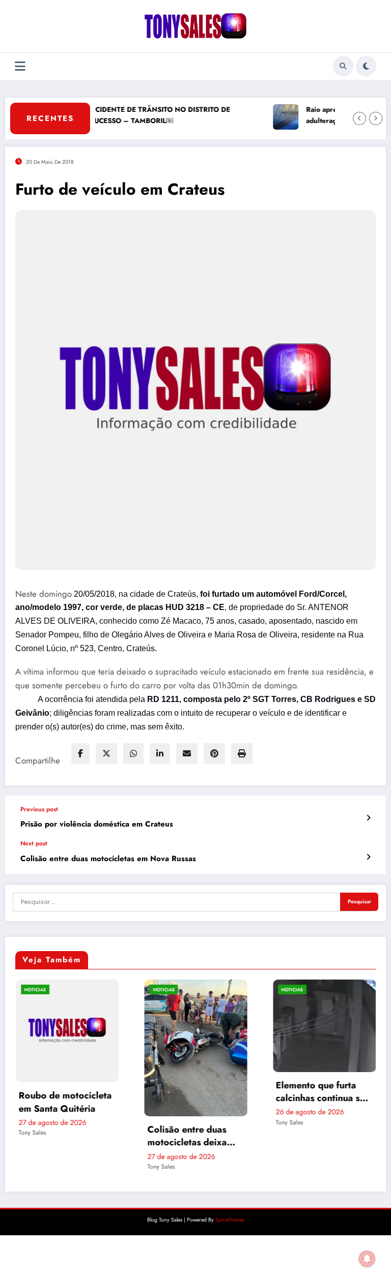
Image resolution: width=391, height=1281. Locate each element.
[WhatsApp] (133, 753)
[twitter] (106, 753)
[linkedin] (160, 753)
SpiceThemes (229, 1220)
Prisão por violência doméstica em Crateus (96, 824)
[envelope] (187, 753)
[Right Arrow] (376, 118)
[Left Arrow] (359, 118)
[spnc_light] (366, 66)
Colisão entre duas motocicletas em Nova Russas (108, 858)
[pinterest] (214, 753)
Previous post (39, 809)
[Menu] (20, 66)
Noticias (92, 989)
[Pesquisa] (343, 66)
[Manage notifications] (367, 1258)
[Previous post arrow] (368, 818)
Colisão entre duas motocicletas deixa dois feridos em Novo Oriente (121, 1136)
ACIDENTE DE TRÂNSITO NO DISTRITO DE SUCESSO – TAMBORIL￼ (143, 115)
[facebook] (80, 753)
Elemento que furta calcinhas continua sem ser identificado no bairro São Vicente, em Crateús (253, 1092)
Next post (33, 843)
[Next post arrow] (368, 857)
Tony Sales (89, 1166)
